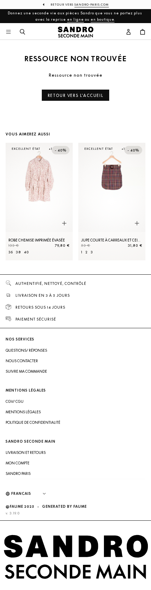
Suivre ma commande (26, 371)
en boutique (102, 19)
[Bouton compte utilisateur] (129, 32)
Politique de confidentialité (33, 422)
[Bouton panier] (143, 32)
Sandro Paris (18, 473)
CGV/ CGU (15, 401)
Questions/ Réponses (26, 350)
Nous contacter (22, 361)
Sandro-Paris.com (91, 4)
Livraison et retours (26, 452)
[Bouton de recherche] (22, 32)
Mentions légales (23, 412)
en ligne (75, 19)
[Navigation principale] (8, 32)
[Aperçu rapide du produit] (64, 223)
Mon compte (17, 463)
